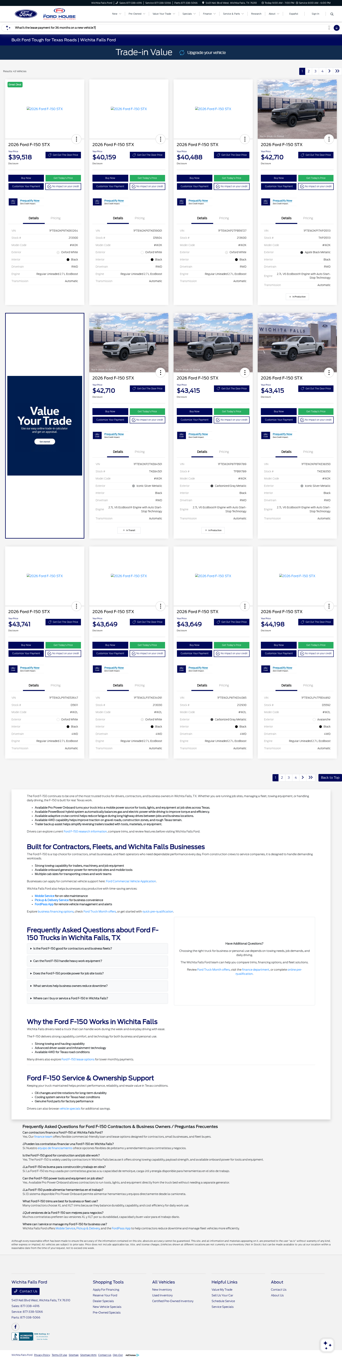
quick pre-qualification (157, 911)
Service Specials (223, 1306)
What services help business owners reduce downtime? (70, 985)
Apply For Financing (106, 1289)
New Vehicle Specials (107, 1306)
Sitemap (74, 1354)
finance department (255, 969)
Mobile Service (44, 896)
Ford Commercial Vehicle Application (131, 881)
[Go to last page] (337, 71)
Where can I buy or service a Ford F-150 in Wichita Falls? (70, 998)
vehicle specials (69, 1108)
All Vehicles (163, 1282)
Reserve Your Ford (105, 1295)
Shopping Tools (108, 1282)
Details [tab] (34, 218)
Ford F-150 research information (85, 831)
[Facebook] (15, 1327)
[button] (76, 139)
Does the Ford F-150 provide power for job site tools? (68, 973)
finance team (43, 1136)
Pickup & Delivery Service (52, 900)
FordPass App (44, 904)
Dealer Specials (103, 1301)
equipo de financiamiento (55, 1148)
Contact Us (28, 1291)
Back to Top (330, 778)
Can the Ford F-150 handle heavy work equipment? (67, 961)
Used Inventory (162, 1295)
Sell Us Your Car (222, 1295)
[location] (203, 2)
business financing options (56, 911)
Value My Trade (222, 1289)
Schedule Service (223, 1301)
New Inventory (162, 1289)
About (277, 1282)
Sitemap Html (88, 1354)
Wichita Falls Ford (21, 1354)
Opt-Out (118, 1354)
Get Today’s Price (63, 178)
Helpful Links (225, 1282)
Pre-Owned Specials (107, 1312)
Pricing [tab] (56, 218)
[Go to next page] (329, 71)
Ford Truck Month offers (100, 911)
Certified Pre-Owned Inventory (172, 1301)
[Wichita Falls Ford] (45, 13)
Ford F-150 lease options (78, 1059)
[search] (332, 14)
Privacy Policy (42, 1354)
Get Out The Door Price (65, 155)
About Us (277, 1295)
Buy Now (26, 178)
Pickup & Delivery (88, 1228)
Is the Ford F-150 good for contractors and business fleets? (72, 948)
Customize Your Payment (26, 186)
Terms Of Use (59, 1354)
